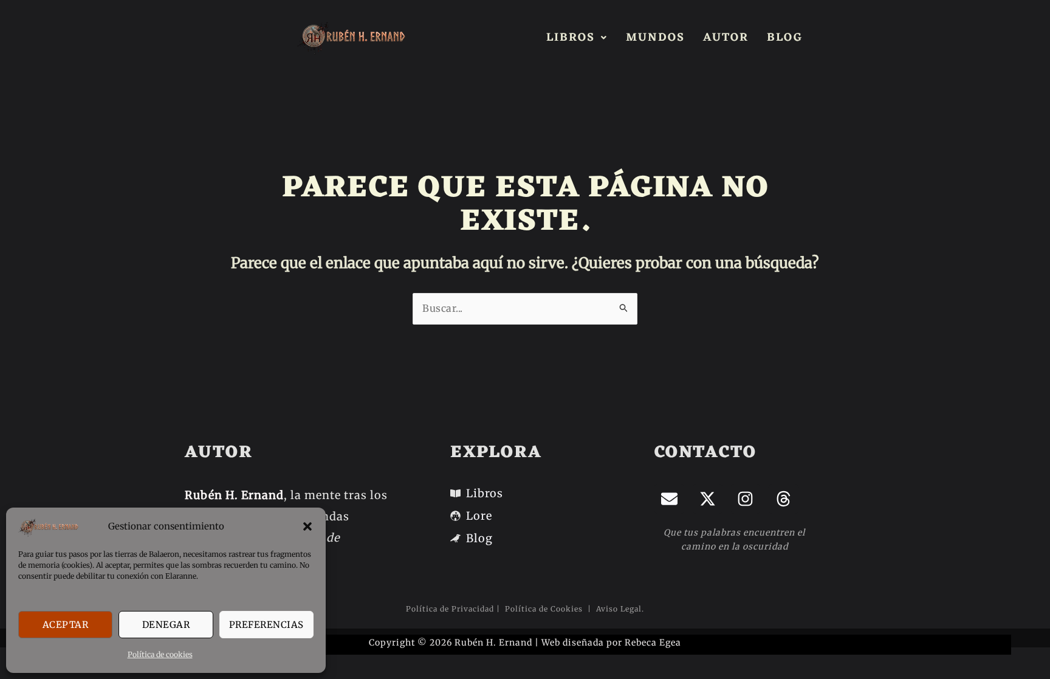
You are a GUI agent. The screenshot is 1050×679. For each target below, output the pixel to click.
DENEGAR (166, 624)
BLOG (785, 37)
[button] (307, 526)
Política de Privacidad (450, 608)
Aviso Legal (618, 608)
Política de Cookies (545, 608)
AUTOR (726, 37)
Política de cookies (160, 654)
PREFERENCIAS (266, 624)
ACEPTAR (66, 624)
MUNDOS (655, 37)
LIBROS (570, 37)
